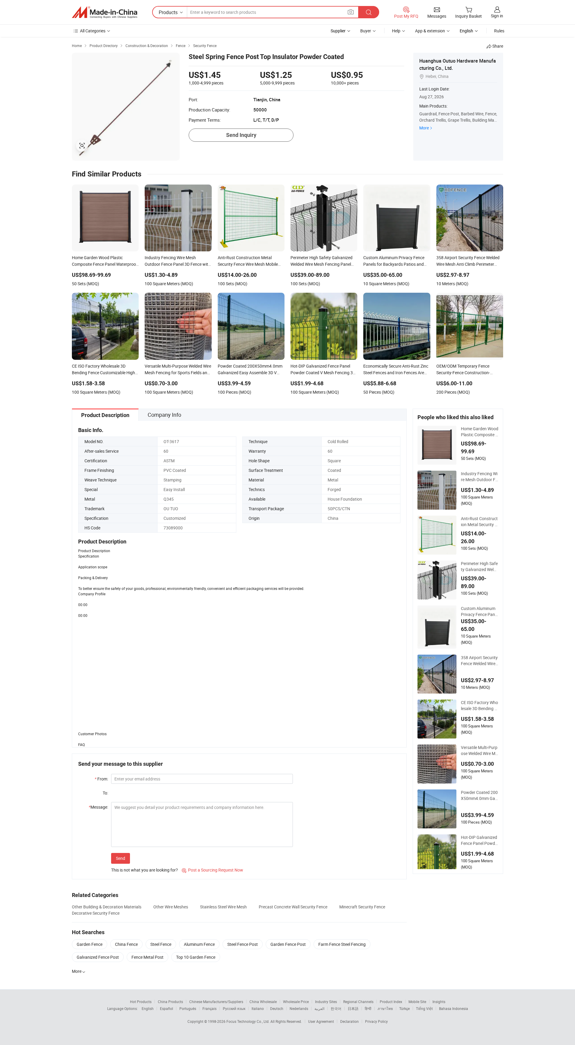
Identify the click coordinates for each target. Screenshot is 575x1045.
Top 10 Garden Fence (195, 957)
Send (120, 858)
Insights (438, 1001)
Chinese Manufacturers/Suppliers (216, 1001)
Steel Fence (160, 944)
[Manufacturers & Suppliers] (104, 12)
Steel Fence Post (242, 944)
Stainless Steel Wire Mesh (223, 907)
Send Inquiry (241, 135)
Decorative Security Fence (95, 913)
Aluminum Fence (199, 944)
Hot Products (141, 1001)
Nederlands (299, 1008)
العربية (319, 1008)
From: (101, 779)
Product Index (391, 1001)
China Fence (126, 944)
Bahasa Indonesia (453, 1008)
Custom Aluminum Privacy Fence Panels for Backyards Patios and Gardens (479, 611)
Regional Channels (358, 1001)
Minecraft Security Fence (362, 907)
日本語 (353, 1008)
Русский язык (234, 1008)
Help (396, 31)
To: (105, 793)
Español (166, 1008)
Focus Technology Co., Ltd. (248, 1021)
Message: (98, 807)
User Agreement (321, 1021)
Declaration (349, 1021)
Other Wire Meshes (170, 907)
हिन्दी (368, 1008)
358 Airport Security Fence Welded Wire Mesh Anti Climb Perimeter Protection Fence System (479, 661)
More (424, 128)
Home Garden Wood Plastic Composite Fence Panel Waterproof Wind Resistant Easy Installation (479, 432)
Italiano (258, 1008)
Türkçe (404, 1008)
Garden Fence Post (288, 944)
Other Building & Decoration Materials (106, 907)
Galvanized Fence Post (98, 957)
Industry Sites (326, 1001)
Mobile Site (417, 1001)
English (148, 1008)
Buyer (365, 31)
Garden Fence (89, 944)
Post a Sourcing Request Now (212, 870)
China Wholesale (263, 1001)
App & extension (430, 31)
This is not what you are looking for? (144, 870)
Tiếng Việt (424, 1008)
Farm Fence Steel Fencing (342, 944)
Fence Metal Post (147, 957)
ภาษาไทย (385, 1008)
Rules (499, 31)
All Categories (92, 31)
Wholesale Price (296, 1001)
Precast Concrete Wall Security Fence (293, 907)
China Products (170, 1001)
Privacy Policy (376, 1021)
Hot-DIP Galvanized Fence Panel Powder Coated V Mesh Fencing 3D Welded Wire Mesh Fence (479, 840)
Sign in (497, 16)
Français (209, 1008)
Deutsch (276, 1008)
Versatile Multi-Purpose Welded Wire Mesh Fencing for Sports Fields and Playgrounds (479, 750)
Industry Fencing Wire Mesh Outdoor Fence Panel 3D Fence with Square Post (479, 477)
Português (187, 1008)
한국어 (336, 1008)
